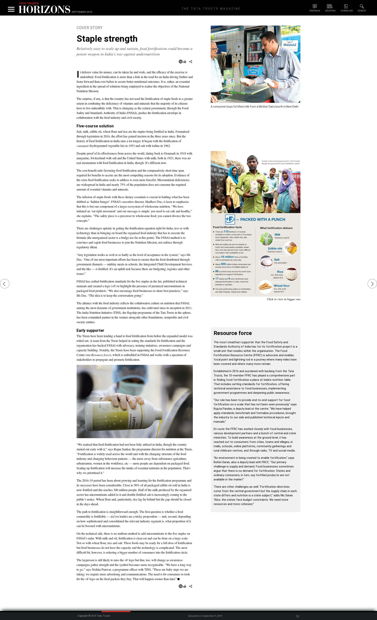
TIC (297, 616)
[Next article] (372, 283)
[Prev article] (4, 283)
